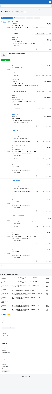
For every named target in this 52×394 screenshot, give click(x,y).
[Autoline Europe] (8, 2)
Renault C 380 (15, 64)
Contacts (3, 324)
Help (2, 322)
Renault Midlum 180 (4, 298)
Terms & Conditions (6, 345)
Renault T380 (15, 114)
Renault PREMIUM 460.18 (18, 215)
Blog (2, 354)
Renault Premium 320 (4, 310)
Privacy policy (4, 348)
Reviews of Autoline (6, 352)
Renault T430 (15, 37)
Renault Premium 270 (4, 286)
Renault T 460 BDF (16, 163)
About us (3, 320)
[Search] (50, 6)
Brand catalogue (5, 356)
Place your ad (6, 60)
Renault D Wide (15, 21)
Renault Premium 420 (4, 294)
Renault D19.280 (16, 180)
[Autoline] (1, 9)
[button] (50, 2)
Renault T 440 (15, 198)
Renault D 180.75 (16, 95)
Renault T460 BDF (16, 230)
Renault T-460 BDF (16, 248)
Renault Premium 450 (4, 306)
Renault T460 (3, 278)
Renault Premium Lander (4, 302)
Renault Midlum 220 (4, 282)
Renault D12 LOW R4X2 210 (18, 145)
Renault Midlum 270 (4, 290)
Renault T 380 (15, 79)
